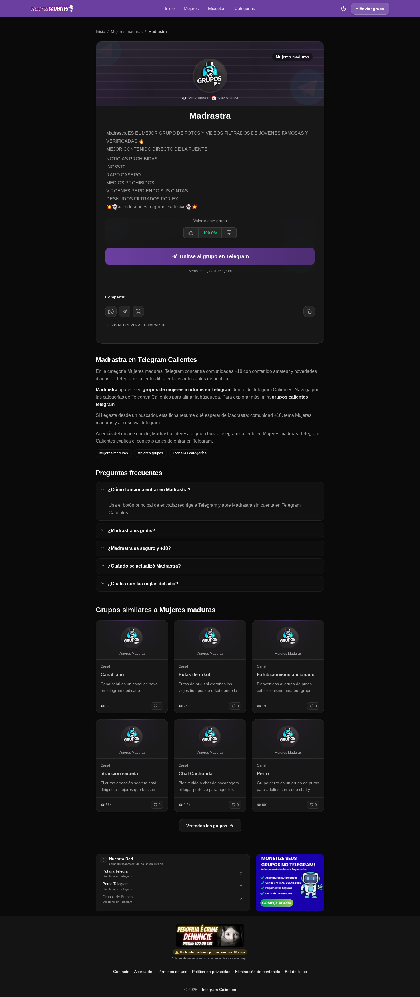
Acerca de (143, 971)
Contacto (121, 971)
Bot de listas (296, 971)
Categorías (245, 8)
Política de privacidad (211, 971)
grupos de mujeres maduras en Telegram (187, 389)
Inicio (170, 8)
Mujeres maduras (127, 31)
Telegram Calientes (218, 989)
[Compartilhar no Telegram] (124, 311)
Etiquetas (216, 8)
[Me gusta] (191, 233)
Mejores (191, 8)
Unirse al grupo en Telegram (214, 256)
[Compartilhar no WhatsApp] (111, 311)
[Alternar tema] (344, 8)
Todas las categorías (190, 453)
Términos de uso (172, 971)
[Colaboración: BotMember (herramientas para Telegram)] (290, 882)
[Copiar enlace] (309, 311)
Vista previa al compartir (138, 325)
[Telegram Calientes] (52, 8)
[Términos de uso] (210, 935)
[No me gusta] (228, 233)
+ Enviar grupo (370, 8)
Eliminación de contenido (257, 971)
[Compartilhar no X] (138, 311)
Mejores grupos (150, 453)
